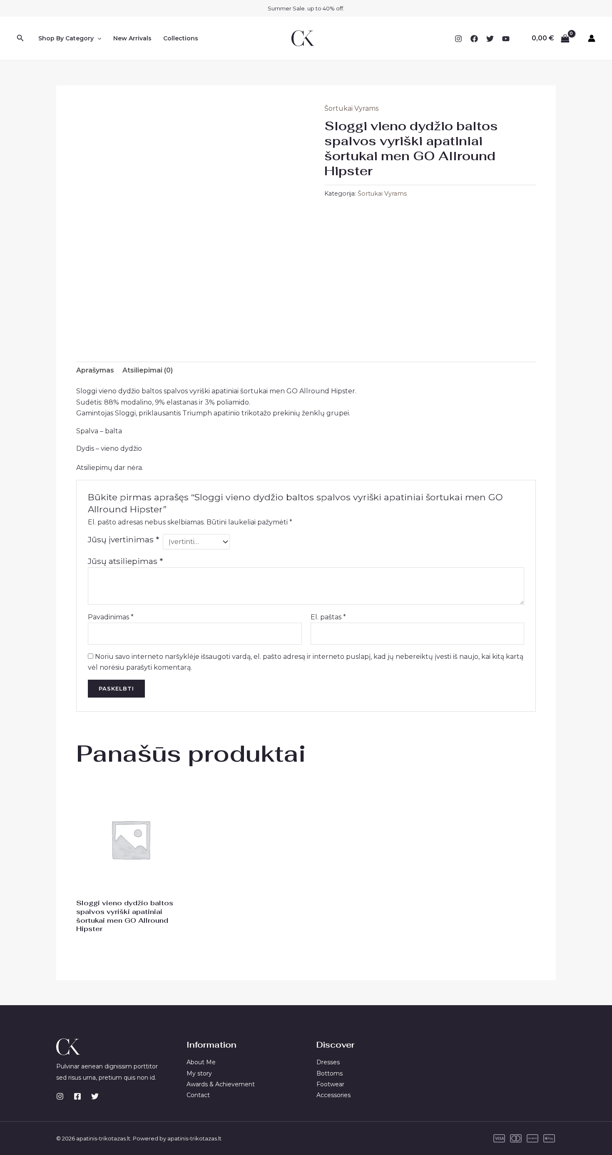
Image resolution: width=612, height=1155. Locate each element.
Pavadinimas (111, 617)
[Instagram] (458, 38)
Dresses (328, 1062)
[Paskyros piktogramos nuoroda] (591, 38)
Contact (198, 1095)
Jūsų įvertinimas (123, 539)
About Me (201, 1062)
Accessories (333, 1095)
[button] (20, 38)
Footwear (330, 1084)
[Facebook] (474, 38)
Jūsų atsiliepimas (125, 561)
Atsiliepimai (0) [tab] (147, 370)
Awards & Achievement (221, 1084)
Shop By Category (66, 38)
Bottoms (329, 1073)
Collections (180, 38)
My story (199, 1073)
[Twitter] (490, 38)
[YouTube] (506, 38)
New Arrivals (132, 38)
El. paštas (328, 617)
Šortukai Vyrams (351, 108)
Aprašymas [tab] (95, 370)
